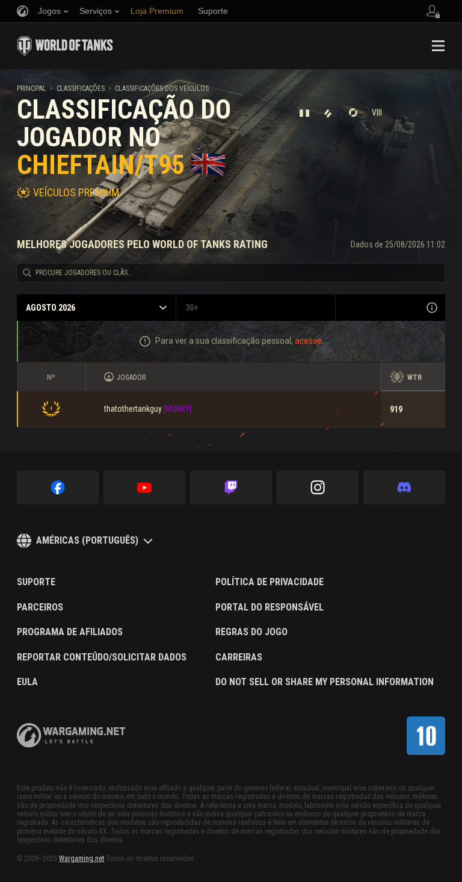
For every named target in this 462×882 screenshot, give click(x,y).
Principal (31, 88)
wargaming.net (71, 735)
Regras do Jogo (251, 632)
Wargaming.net (81, 858)
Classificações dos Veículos (162, 88)
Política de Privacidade (269, 582)
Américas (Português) (87, 540)
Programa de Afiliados (70, 632)
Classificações (81, 88)
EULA (27, 682)
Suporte (36, 582)
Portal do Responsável (269, 607)
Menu (438, 45)
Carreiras (238, 657)
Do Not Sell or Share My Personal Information (324, 682)
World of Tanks (65, 45)
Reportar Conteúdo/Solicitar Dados (101, 657)
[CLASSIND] (426, 735)
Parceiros (40, 607)
